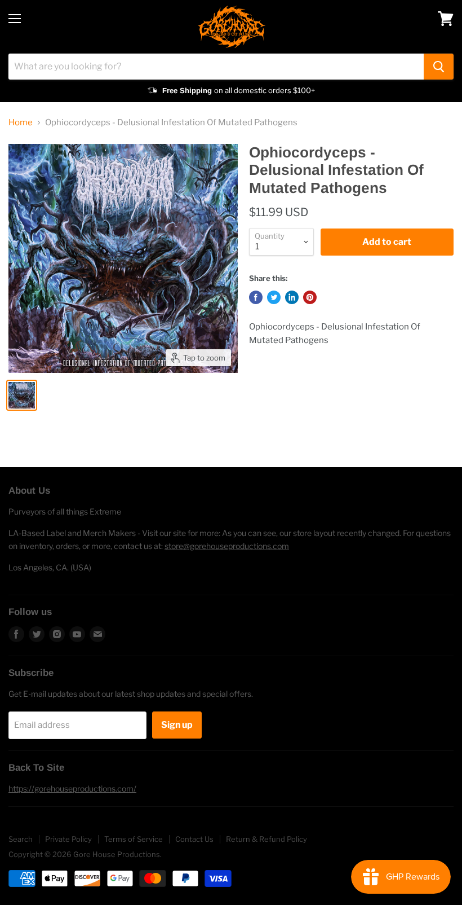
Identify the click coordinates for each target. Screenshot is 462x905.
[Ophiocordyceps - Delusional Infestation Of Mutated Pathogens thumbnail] (21, 395)
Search (20, 839)
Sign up (177, 724)
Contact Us (194, 839)
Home (20, 123)
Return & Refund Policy (266, 839)
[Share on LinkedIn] (292, 297)
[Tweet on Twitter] (274, 297)
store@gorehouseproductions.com (227, 546)
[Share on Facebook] (256, 297)
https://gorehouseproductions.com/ (72, 788)
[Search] (439, 67)
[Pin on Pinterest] (310, 297)
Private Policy (68, 839)
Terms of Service (133, 839)
